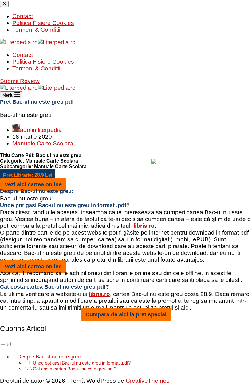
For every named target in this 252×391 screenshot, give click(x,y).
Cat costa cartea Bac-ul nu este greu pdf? (74, 368)
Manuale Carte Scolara (42, 143)
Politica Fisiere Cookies (43, 61)
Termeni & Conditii (36, 68)
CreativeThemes (148, 380)
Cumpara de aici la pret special (126, 314)
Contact (22, 55)
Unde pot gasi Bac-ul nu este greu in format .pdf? (82, 362)
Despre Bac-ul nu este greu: (50, 356)
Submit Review (20, 81)
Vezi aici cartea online (33, 184)
